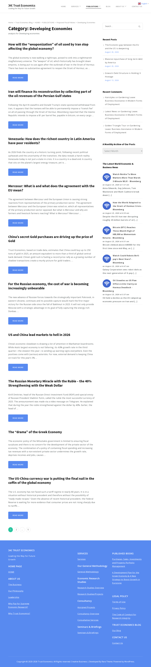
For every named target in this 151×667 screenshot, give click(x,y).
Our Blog (116, 630)
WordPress (129, 661)
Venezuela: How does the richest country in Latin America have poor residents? (51, 141)
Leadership (13, 597)
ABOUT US (120, 6)
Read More (18, 78)
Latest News (111, 111)
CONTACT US (137, 6)
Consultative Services (88, 620)
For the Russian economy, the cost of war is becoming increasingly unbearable (48, 286)
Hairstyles (110, 97)
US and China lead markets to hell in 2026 (39, 335)
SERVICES (75, 6)
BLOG (108, 6)
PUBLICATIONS (92, 6)
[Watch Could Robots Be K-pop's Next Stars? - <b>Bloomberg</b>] (107, 256)
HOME (63, 6)
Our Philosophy (15, 591)
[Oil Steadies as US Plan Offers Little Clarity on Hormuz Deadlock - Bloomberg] (107, 281)
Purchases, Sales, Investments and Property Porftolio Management (127, 562)
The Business (15, 584)
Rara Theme (107, 661)
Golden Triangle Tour (115, 125)
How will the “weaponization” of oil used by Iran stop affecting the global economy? (48, 46)
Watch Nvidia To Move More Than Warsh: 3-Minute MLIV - (127, 177)
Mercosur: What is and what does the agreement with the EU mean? (51, 188)
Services (82, 559)
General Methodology (88, 571)
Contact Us (117, 643)
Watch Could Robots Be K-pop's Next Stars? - (126, 259)
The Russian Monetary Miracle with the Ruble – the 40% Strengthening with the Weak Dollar (50, 383)
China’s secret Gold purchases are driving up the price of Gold (50, 239)
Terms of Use (119, 602)
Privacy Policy (119, 608)
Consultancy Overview (88, 613)
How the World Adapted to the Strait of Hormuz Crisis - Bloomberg (127, 206)
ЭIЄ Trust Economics (21, 5)
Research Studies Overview (91, 587)
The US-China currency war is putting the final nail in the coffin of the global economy (51, 480)
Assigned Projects (86, 607)
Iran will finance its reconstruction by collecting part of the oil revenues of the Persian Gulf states (49, 93)
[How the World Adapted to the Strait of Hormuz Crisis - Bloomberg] (107, 203)
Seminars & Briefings (88, 632)
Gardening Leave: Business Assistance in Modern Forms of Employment (123, 101)
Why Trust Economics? (19, 613)
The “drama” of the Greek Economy (35, 432)
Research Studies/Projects (90, 594)
